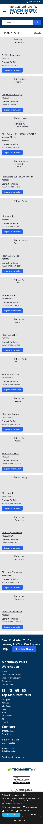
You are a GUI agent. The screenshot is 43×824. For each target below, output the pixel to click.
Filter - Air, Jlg (8, 216)
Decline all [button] (31, 815)
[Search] (37, 22)
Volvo (4, 712)
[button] (21, 820)
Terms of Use (7, 684)
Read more (19, 803)
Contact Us (6, 681)
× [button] (40, 794)
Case (4, 709)
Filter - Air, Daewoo (10, 414)
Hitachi (5, 722)
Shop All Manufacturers (12, 674)
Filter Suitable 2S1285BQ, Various (17, 176)
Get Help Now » (24, 649)
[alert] (21, 808)
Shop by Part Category (11, 678)
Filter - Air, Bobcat (10, 295)
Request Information (12, 70)
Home (4, 671)
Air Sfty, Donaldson (11, 55)
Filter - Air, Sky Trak (10, 255)
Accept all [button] (11, 815)
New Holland (7, 715)
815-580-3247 (35, 1)
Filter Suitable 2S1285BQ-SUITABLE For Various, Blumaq (20, 135)
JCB (3, 719)
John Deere (6, 706)
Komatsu (5, 703)
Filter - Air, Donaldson (12, 532)
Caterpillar (6, 699)
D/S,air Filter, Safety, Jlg (12, 94)
